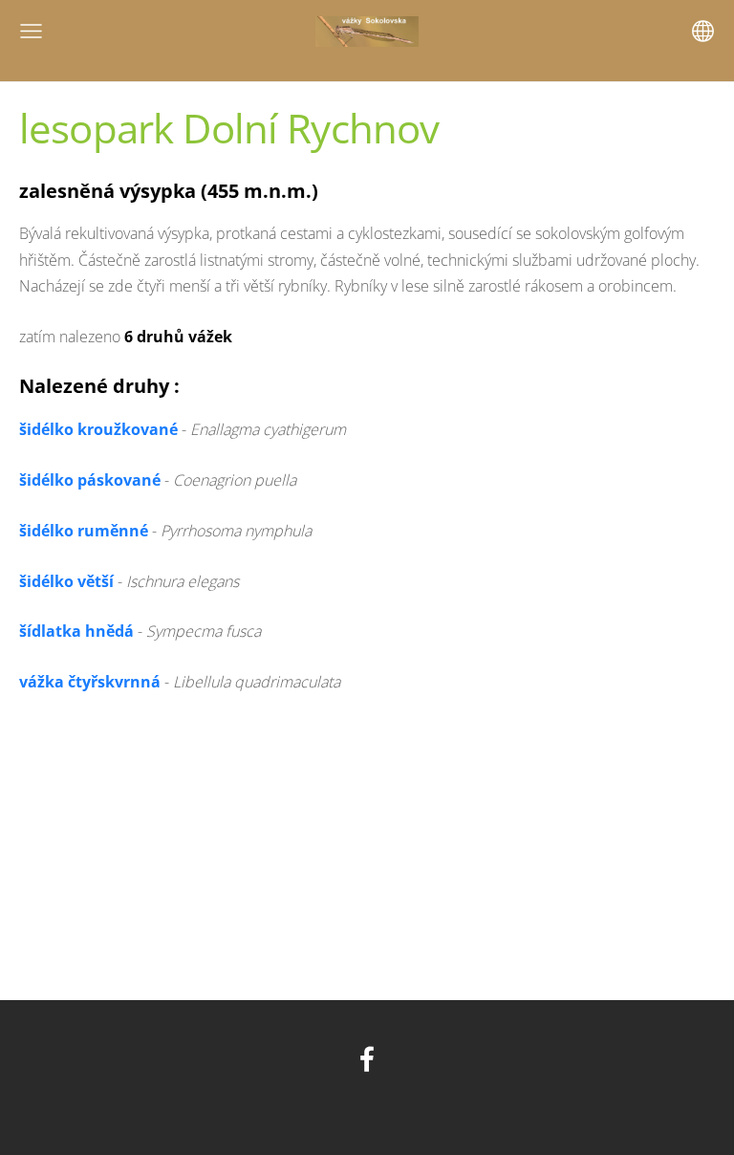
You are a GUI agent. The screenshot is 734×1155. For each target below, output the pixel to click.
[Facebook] (367, 1059)
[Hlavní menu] (31, 31)
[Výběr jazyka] (703, 31)
